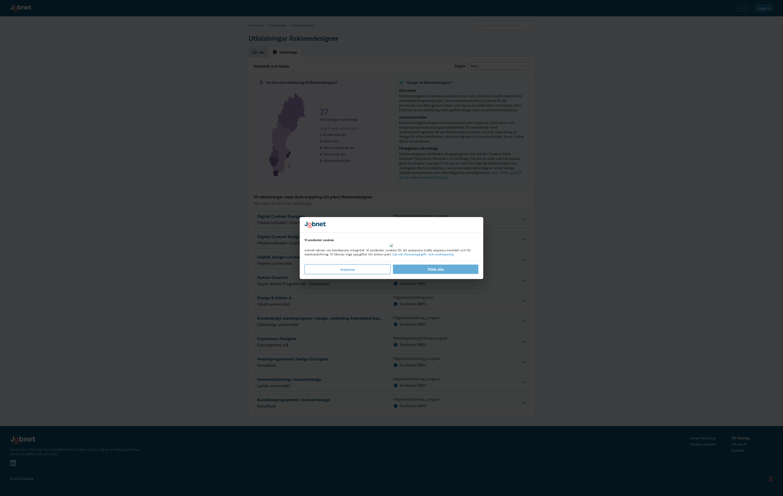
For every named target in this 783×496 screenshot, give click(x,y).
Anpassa (347, 269)
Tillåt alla (435, 269)
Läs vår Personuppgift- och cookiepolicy (423, 254)
